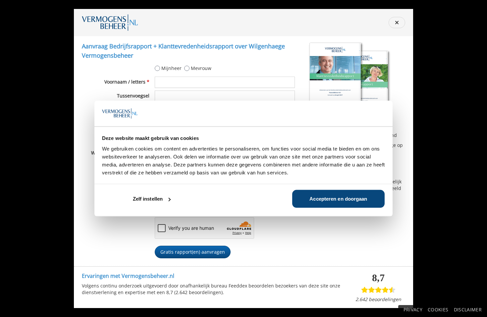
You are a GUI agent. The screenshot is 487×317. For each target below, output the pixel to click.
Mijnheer (171, 68)
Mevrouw (201, 68)
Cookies (438, 309)
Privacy (413, 309)
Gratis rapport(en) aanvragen (192, 252)
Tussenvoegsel (133, 96)
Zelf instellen (148, 199)
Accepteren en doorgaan (338, 199)
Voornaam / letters (126, 82)
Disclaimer (468, 309)
